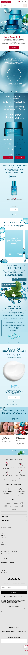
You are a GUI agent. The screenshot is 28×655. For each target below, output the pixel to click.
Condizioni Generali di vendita (8, 540)
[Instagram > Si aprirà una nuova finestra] (16, 580)
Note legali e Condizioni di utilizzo (18, 646)
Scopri (14, 47)
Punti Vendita (4, 572)
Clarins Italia (14, 640)
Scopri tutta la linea (14, 397)
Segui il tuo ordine (5, 533)
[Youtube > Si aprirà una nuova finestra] (12, 580)
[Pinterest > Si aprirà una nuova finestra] (19, 580)
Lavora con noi (4, 568)
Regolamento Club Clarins (7, 553)
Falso (19, 254)
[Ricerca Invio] (25, 5)
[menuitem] (19, 2)
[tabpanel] (14, 192)
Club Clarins (4, 570)
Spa (2, 565)
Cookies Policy (4, 555)
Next (26, 72)
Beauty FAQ (4, 544)
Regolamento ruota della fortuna (9, 551)
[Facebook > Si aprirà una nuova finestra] (9, 580)
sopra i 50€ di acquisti (7, 492)
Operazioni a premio (6, 549)
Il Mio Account (4, 530)
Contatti (3, 546)
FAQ (2, 542)
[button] (25, 646)
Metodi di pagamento (6, 537)
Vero (10, 254)
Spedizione (3, 535)
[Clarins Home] (6, 2)
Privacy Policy (4, 558)
